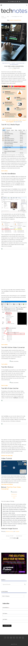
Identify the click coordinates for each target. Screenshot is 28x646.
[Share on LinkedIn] (16, 538)
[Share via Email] (17, 538)
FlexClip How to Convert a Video (14, 496)
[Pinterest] (17, 1)
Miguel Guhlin (16, 68)
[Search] (26, 5)
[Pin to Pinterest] (14, 538)
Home (2, 16)
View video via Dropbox (7, 484)
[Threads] (19, 1)
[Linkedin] (14, 638)
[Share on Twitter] (13, 538)
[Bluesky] (12, 1)
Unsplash (17, 531)
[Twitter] (10, 1)
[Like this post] (10, 538)
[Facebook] (8, 1)
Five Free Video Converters (14, 66)
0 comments (19, 535)
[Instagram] (15, 1)
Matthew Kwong (9, 531)
